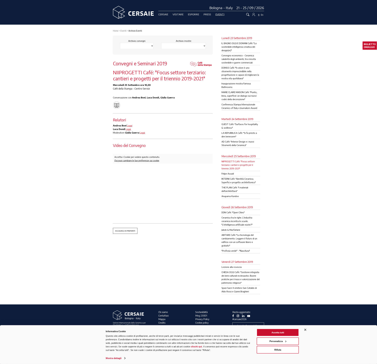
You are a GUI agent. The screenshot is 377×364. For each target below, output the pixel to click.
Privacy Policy (202, 319)
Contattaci (163, 315)
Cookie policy (202, 322)
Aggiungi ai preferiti (125, 231)
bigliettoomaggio (370, 45)
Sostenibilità (201, 312)
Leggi (129, 125)
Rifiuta (277, 350)
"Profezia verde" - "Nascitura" (235, 250)
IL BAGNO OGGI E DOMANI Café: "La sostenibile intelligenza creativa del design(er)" (239, 47)
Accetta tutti (278, 332)
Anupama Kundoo (230, 196)
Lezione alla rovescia (231, 267)
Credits (162, 322)
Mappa (161, 319)
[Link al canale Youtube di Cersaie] (249, 315)
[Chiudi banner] (305, 330)
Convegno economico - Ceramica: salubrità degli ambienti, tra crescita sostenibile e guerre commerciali (238, 59)
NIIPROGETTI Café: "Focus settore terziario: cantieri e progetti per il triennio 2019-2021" (238, 165)
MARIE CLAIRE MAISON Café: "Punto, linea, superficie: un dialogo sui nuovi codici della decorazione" (239, 96)
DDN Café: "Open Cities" (233, 212)
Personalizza (276, 341)
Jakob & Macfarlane (230, 229)
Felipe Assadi (227, 173)
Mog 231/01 (201, 315)
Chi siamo (163, 312)
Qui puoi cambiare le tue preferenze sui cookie (136, 160)
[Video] (117, 105)
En (262, 14)
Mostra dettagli (113, 358)
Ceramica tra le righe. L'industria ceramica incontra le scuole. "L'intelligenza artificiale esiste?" (236, 221)
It (258, 14)
